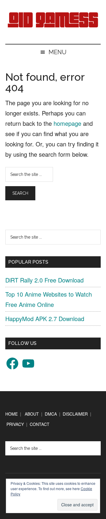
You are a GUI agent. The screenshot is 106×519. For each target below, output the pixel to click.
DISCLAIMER (75, 414)
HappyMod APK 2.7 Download (44, 318)
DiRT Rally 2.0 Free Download (44, 280)
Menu (58, 52)
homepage (67, 123)
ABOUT (32, 414)
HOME (11, 414)
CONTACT (39, 424)
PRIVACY (15, 424)
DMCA (51, 414)
